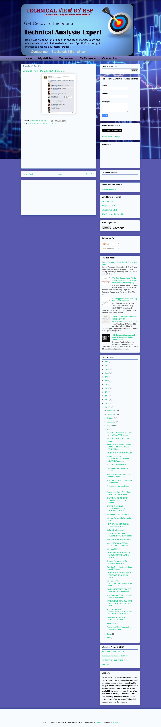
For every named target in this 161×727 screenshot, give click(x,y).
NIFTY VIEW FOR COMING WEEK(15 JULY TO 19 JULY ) (119, 575)
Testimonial (66, 58)
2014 (107, 403)
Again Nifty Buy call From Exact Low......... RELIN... (118, 544)
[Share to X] (60, 121)
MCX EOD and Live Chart (113, 651)
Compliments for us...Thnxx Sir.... (118, 487)
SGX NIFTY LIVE (110, 209)
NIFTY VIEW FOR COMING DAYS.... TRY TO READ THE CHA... (119, 446)
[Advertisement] (58, 150)
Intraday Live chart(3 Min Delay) (115, 655)
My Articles (45, 58)
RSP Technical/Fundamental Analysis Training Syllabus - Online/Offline (123, 337)
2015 (107, 399)
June (109, 633)
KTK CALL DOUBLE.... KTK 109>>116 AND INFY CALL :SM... (119, 603)
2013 (107, 407)
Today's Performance (115, 529)
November (111, 414)
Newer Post (28, 174)
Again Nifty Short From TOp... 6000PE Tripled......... (119, 475)
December (111, 410)
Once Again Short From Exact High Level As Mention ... (119, 493)
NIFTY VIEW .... (114, 623)
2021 (107, 376)
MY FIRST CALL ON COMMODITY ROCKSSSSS (119, 534)
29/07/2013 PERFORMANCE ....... (119, 439)
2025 (107, 361)
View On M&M (113, 549)
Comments (109, 248)
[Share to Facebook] (63, 121)
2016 (107, 395)
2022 (107, 373)
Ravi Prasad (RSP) (109, 189)
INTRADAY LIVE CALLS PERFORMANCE (43, 124)
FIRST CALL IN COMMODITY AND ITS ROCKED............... (118, 458)
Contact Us (109, 58)
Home (28, 58)
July (109, 429)
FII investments (108, 201)
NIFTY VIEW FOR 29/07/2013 (119, 452)
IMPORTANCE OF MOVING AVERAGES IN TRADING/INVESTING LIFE (124, 318)
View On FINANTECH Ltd (118, 514)
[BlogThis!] (58, 121)
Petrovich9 (99, 722)
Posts (107, 244)
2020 (107, 380)
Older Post (90, 174)
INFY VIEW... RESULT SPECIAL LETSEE (117, 618)
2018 (107, 388)
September (111, 421)
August (110, 425)
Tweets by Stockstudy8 (111, 136)
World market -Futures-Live (113, 214)
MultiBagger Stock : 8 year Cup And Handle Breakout (124, 299)
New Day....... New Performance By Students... (119, 481)
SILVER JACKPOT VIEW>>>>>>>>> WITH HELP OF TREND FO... (118, 508)
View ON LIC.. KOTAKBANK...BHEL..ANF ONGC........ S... (119, 583)
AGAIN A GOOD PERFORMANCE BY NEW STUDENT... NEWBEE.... (119, 611)
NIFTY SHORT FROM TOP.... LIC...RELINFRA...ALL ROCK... (119, 554)
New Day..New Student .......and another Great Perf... (119, 596)
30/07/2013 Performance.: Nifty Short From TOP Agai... (119, 433)
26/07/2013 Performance (116, 464)
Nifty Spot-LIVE (108, 205)
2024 (107, 365)
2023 (107, 369)
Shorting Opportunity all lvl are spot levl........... (119, 567)
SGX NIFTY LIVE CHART (113, 660)
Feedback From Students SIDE (119, 539)
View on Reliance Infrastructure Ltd (119, 519)
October (110, 418)
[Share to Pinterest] (65, 121)
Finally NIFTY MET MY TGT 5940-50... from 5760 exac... (119, 590)
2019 (107, 384)
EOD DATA (107, 664)
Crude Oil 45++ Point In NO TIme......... (118, 469)
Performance (88, 58)
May (109, 637)
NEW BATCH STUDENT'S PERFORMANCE (118, 524)
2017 (107, 391)
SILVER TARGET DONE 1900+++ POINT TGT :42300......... (117, 500)
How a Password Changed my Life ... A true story (119, 263)
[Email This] (56, 121)
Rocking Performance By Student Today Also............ (118, 562)
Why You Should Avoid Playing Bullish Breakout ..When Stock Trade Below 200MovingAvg (124, 280)
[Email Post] (52, 121)
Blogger (115, 722)
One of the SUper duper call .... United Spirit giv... (119, 628)
